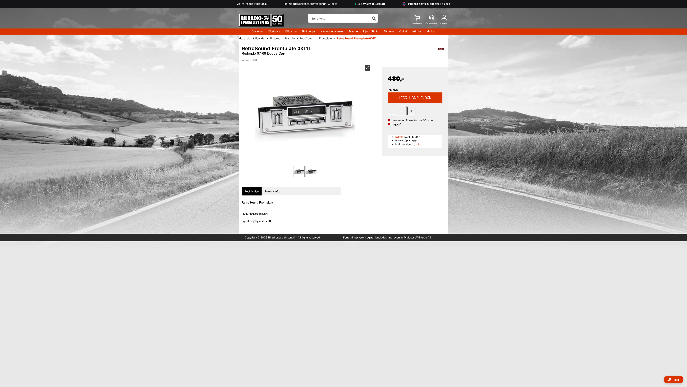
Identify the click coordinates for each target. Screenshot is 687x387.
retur (418, 143)
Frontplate (325, 38)
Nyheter (389, 31)
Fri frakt (399, 136)
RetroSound (306, 38)
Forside (260, 38)
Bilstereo (257, 31)
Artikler (416, 31)
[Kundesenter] (431, 17)
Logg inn (444, 23)
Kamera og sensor (332, 31)
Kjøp (415, 97)
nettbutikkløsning (381, 237)
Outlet (403, 31)
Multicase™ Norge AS (417, 237)
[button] (673, 379)
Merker (431, 31)
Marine (353, 31)
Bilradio (290, 38)
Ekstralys (274, 31)
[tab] (252, 191)
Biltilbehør (308, 31)
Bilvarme (291, 31)
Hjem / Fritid (371, 31)
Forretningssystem (354, 237)
